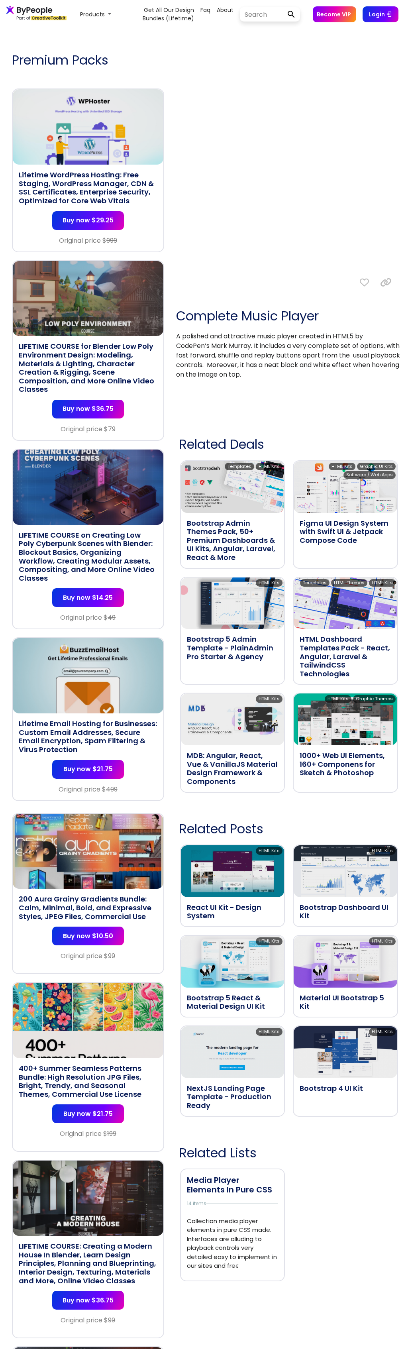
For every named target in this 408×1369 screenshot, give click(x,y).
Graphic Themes (374, 698)
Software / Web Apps (369, 474)
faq (205, 10)
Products (93, 14)
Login (377, 14)
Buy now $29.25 (88, 220)
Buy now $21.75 (88, 769)
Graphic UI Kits (376, 466)
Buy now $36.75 (88, 408)
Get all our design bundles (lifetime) (168, 14)
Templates (239, 466)
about (225, 10)
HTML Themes (349, 582)
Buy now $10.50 (88, 936)
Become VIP (334, 14)
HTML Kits (269, 466)
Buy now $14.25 (88, 597)
